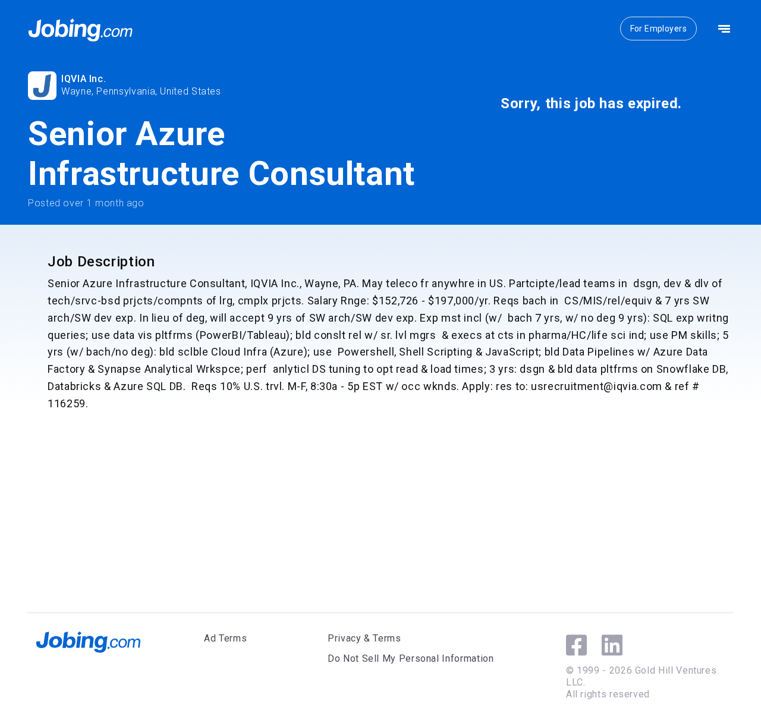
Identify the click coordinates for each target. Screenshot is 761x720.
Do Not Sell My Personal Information (410, 658)
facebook (576, 645)
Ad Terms (225, 638)
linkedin (612, 645)
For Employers (658, 28)
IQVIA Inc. (83, 78)
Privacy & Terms (364, 638)
